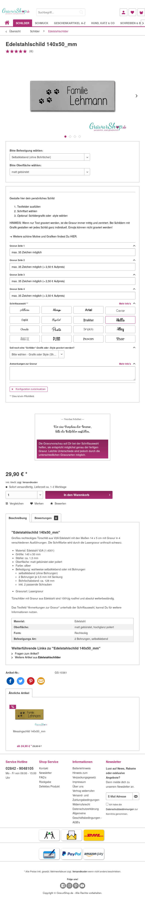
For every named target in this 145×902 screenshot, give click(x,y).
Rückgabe (45, 782)
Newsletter (45, 773)
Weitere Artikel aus (37, 657)
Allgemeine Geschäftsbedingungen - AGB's (87, 817)
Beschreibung (18, 518)
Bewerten (60, 503)
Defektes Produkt (49, 786)
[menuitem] (60, 11)
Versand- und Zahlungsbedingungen (85, 797)
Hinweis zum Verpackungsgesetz (84, 775)
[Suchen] (81, 12)
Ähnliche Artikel (19, 693)
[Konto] (123, 12)
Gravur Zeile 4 (17, 289)
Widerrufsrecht (81, 804)
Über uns (77, 786)
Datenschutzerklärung (85, 809)
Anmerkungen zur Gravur (71, 363)
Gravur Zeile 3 (17, 274)
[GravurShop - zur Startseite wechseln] (16, 13)
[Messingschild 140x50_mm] (29, 714)
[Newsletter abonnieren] (136, 796)
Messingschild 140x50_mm (29, 731)
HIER (73, 236)
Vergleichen (16, 503)
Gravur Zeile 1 (17, 245)
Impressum (79, 782)
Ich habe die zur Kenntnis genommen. (122, 809)
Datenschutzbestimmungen (120, 809)
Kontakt (43, 768)
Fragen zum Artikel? (26, 653)
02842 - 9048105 (20, 768)
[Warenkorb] (141, 12)
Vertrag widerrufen (83, 791)
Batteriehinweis (81, 768)
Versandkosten (80, 871)
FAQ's (42, 777)
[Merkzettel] (132, 12)
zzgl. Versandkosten (27, 482)
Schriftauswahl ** (71, 303)
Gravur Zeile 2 (17, 260)
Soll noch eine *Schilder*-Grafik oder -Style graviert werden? (42, 347)
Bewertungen (46, 518)
